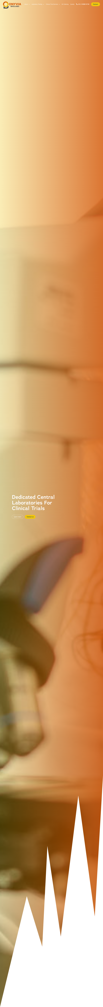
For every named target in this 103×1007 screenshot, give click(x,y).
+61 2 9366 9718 (83, 4)
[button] (95, 4)
